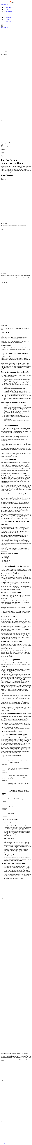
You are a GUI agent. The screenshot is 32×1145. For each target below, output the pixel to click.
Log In (2, 4)
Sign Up (6, 4)
